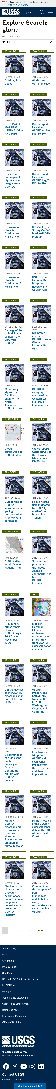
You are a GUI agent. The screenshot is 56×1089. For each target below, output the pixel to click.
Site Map (7, 973)
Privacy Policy (9, 967)
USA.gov (6, 991)
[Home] (11, 14)
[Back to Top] (45, 1078)
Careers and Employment (15, 1004)
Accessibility (9, 948)
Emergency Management (15, 1016)
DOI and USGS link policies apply (20, 979)
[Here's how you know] (28, 3)
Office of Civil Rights (13, 1022)
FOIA (5, 954)
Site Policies (9, 961)
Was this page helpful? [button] (30, 1086)
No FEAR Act (9, 985)
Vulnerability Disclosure (15, 997)
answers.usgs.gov (11, 1079)
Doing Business (10, 1010)
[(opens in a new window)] (6, 1066)
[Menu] (50, 12)
